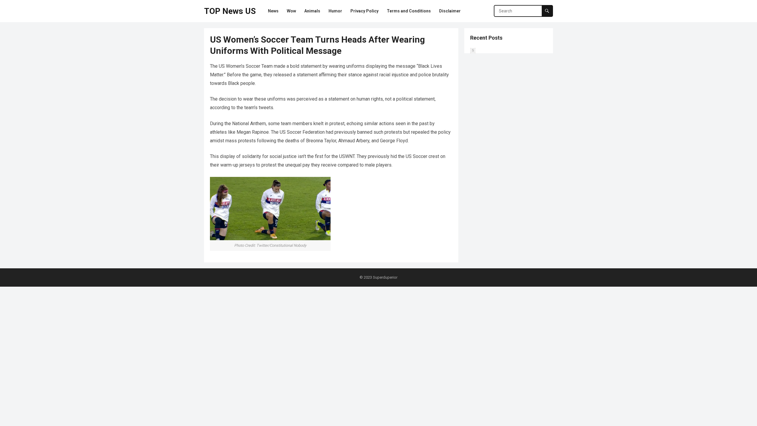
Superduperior (385, 277)
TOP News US (230, 11)
